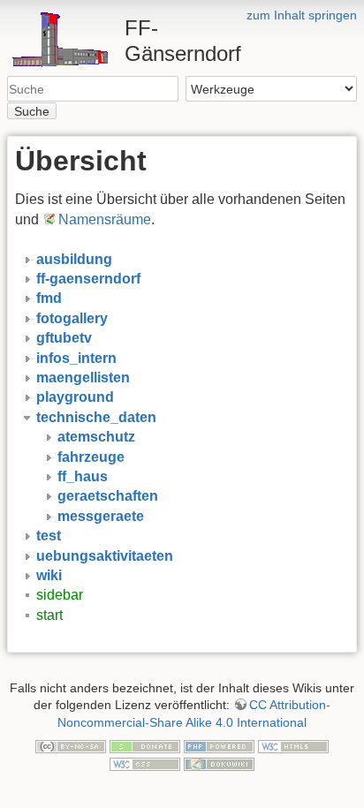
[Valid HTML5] (293, 746)
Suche (31, 111)
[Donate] (145, 746)
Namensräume (104, 219)
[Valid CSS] (145, 763)
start (49, 615)
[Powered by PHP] (219, 746)
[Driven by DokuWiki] (219, 763)
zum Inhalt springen (301, 15)
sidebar (59, 594)
